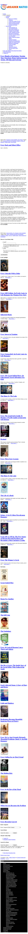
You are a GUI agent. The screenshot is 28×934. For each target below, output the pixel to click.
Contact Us (5, 53)
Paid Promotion (6, 864)
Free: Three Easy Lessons (9, 459)
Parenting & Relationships (14, 40)
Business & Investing (10, 877)
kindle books (7, 142)
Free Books (5, 870)
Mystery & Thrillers (13, 18)
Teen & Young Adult (13, 48)
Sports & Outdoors (13, 47)
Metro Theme (12, 857)
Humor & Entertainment (14, 23)
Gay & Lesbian (12, 36)
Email (4, 242)
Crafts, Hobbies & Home (14, 32)
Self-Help (11, 45)
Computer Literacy (5, 235)
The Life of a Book (7, 495)
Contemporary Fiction (10, 882)
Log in (7, 858)
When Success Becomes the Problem (13, 805)
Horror (7, 888)
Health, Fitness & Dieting (14, 37)
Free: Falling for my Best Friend (12, 757)
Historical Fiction (9, 901)
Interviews (8, 907)
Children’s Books (9, 878)
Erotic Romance (9, 893)
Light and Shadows (7, 703)
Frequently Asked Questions (9, 839)
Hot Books (8, 890)
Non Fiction (8, 26)
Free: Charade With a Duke (10, 273)
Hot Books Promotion (8, 866)
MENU (2, 861)
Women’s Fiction (9, 926)
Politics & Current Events (14, 42)
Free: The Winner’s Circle (10, 560)
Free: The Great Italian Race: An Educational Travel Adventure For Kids (13, 377)
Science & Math (12, 44)
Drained (3, 439)
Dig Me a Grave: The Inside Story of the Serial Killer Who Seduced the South (13, 667)
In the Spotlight (14, 139)
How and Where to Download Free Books (12, 50)
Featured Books (6, 869)
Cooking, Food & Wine (14, 31)
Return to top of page (5, 855)
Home (4, 13)
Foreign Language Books (14, 34)
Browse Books (6, 871)
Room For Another (7, 599)
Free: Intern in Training (9, 334)
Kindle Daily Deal (7, 929)
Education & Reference (14, 33)
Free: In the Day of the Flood (11, 789)
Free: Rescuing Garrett (9, 822)
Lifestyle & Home (12, 39)
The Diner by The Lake (9, 396)
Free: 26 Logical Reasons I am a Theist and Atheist (12, 648)
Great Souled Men (7, 583)
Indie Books (8, 905)
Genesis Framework (21, 857)
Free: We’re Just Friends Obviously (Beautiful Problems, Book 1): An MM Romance (14, 739)
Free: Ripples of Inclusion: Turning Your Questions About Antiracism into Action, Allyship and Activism (14, 58)
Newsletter (5, 930)
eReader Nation (4, 4)
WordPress (3, 858)
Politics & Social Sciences (11, 913)
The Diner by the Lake (8, 476)
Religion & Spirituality (13, 43)
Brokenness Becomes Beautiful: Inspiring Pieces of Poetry (11, 720)
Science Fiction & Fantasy (14, 22)
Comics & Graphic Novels (14, 21)
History (10, 38)
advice (8, 234)
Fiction (7, 17)
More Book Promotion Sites (9, 852)
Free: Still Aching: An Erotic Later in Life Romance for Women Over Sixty (14, 294)
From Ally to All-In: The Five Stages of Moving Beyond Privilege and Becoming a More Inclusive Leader (13, 538)
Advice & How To (13, 27)
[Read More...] (8, 277)
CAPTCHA (5, 247)
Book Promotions (7, 51)
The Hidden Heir (7, 773)
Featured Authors (9, 894)
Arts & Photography (13, 28)
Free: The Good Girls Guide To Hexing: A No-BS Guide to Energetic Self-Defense (13, 417)
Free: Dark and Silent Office (11, 145)
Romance (11, 20)
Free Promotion (6, 867)
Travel (10, 49)
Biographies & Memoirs (14, 29)
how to (10, 235)
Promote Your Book (7, 927)
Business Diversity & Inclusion (9, 141)
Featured (8, 16)
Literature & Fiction (13, 24)
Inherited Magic (6, 315)
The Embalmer (6, 631)
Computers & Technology (11, 881)
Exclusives (8, 889)
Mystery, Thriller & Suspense (12, 909)
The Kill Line (5, 615)
